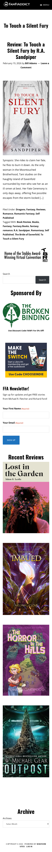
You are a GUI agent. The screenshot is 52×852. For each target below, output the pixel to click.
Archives (7, 818)
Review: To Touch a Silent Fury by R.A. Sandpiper (26, 50)
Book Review (24, 222)
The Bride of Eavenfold (27, 234)
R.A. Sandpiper (22, 230)
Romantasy (37, 230)
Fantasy (30, 209)
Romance (8, 213)
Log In (29, 847)
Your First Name (16, 408)
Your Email (13, 422)
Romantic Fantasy (24, 213)
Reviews (40, 209)
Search (6, 273)
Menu (46, 4)
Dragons (20, 209)
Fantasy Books (21, 226)
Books (35, 222)
